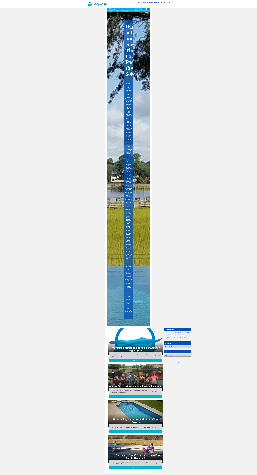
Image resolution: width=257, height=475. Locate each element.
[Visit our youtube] (164, 2)
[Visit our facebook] (161, 2)
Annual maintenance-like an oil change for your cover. (177, 332)
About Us (128, 5)
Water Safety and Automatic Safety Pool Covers (176, 335)
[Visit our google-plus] (166, 2)
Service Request (166, 5)
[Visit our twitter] (163, 2)
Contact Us (158, 5)
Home (123, 5)
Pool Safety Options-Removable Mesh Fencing (176, 334)
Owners (153, 5)
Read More (135, 431)
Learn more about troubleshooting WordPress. (174, 362)
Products (133, 5)
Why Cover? (147, 5)
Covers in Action (140, 5)
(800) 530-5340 (149, 2)
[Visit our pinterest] (169, 2)
